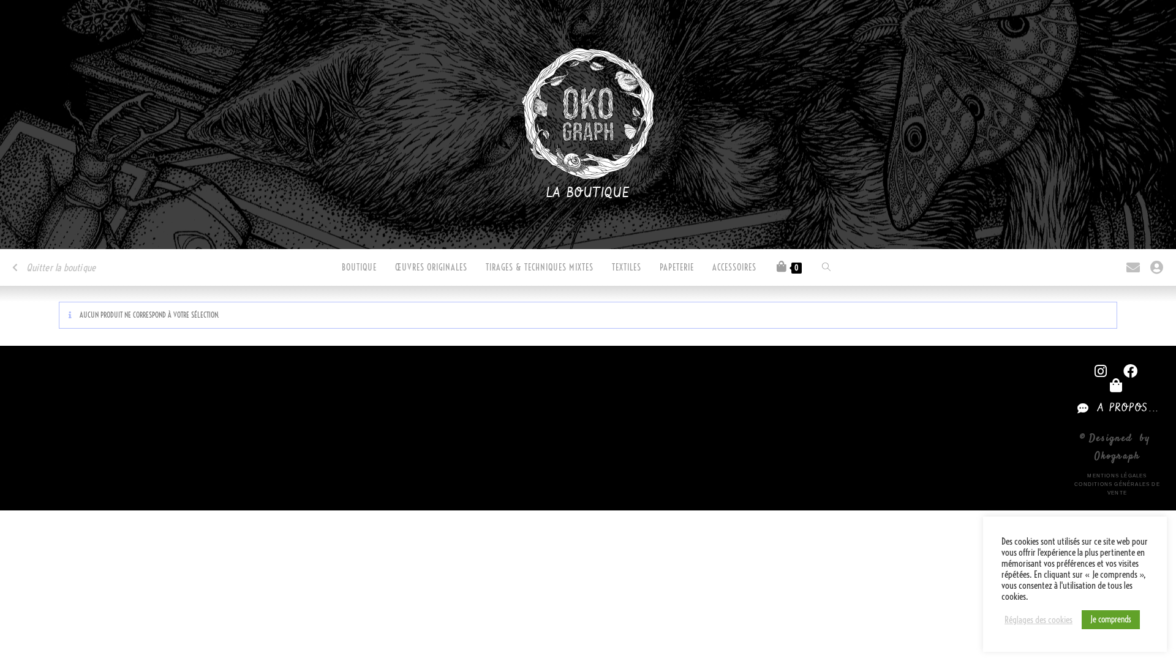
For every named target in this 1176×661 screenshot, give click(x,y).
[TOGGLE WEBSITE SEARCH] (826, 267)
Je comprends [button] (1110, 619)
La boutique (588, 193)
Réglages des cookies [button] (1038, 620)
